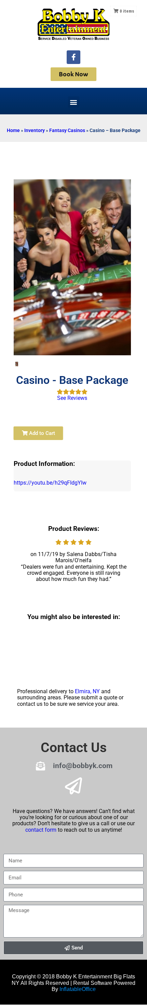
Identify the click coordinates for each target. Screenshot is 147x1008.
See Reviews (72, 398)
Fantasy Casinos (67, 130)
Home (13, 130)
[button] (73, 102)
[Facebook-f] (73, 57)
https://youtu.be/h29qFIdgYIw (50, 482)
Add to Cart (41, 433)
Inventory (34, 130)
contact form (40, 830)
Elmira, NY (87, 691)
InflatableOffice (77, 989)
